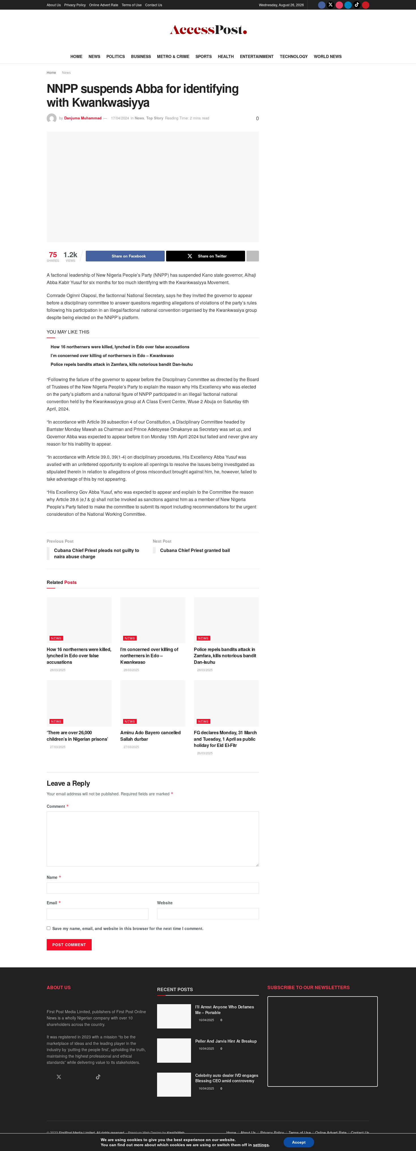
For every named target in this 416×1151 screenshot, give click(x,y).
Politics (115, 56)
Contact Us (153, 4)
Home (76, 56)
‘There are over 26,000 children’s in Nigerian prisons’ (77, 735)
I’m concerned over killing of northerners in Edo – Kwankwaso (112, 355)
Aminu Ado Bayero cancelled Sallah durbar (150, 735)
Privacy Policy (75, 4)
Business (141, 56)
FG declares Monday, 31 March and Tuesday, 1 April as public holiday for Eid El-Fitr (225, 738)
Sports (204, 56)
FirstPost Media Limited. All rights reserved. (92, 1132)
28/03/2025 (57, 669)
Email (54, 902)
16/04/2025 (206, 1019)
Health (226, 56)
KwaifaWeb (176, 1132)
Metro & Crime (173, 56)
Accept (299, 1142)
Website (165, 902)
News (94, 56)
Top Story (154, 118)
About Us (54, 4)
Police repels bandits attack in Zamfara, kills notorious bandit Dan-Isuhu (122, 364)
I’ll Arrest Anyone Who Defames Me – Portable (224, 1009)
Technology (294, 56)
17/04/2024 (120, 118)
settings (261, 1145)
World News (328, 56)
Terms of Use (132, 4)
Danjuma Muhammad (83, 118)
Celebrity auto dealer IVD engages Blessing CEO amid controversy (226, 1078)
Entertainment (257, 56)
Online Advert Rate (103, 4)
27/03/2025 (57, 746)
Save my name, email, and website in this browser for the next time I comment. (127, 928)
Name (54, 877)
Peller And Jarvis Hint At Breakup (226, 1041)
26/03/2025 (204, 753)
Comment (58, 806)
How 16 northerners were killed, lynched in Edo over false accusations (120, 346)
